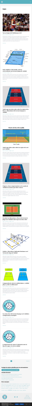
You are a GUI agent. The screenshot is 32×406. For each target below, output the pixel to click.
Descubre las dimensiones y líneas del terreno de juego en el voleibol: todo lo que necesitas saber (15, 218)
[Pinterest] (14, 397)
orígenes (20, 386)
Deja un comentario (6, 34)
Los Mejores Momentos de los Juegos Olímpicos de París (10, 375)
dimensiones (3, 385)
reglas (11, 388)
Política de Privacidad (27, 398)
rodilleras (16, 388)
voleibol (10, 390)
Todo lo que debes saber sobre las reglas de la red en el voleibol (15, 148)
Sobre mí (27, 395)
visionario (6, 390)
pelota (27, 386)
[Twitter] (17, 397)
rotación (21, 388)
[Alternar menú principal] (30, 2)
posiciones (3, 388)
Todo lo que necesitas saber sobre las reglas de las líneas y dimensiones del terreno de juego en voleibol (16, 110)
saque (23, 388)
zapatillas (24, 390)
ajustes (7, 405)
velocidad (2, 390)
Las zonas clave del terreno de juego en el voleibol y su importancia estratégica (16, 314)
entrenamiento (8, 385)
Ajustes (26, 404)
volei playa (14, 390)
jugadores (28, 385)
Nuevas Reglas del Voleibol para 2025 (12, 33)
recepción (6, 388)
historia (20, 385)
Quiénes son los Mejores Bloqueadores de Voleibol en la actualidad (11, 374)
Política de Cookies (27, 397)
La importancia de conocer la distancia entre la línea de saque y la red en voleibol (15, 345)
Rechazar (22, 404)
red (9, 388)
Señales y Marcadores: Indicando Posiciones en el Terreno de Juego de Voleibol (15, 252)
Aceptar (17, 404)
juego (22, 385)
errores (15, 385)
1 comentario (5, 72)
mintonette (7, 386)
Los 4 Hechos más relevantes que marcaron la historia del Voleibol (11, 377)
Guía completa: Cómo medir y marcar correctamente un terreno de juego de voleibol (15, 70)
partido (23, 386)
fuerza (17, 385)
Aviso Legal (27, 396)
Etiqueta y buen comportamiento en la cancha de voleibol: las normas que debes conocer (15, 186)
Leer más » (4, 43)
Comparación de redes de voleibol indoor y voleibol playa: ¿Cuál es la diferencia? (16, 283)
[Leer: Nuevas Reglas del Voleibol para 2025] (16, 22)
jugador (24, 385)
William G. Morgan (19, 390)
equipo (13, 385)
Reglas (10, 34)
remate (14, 388)
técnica (26, 388)
